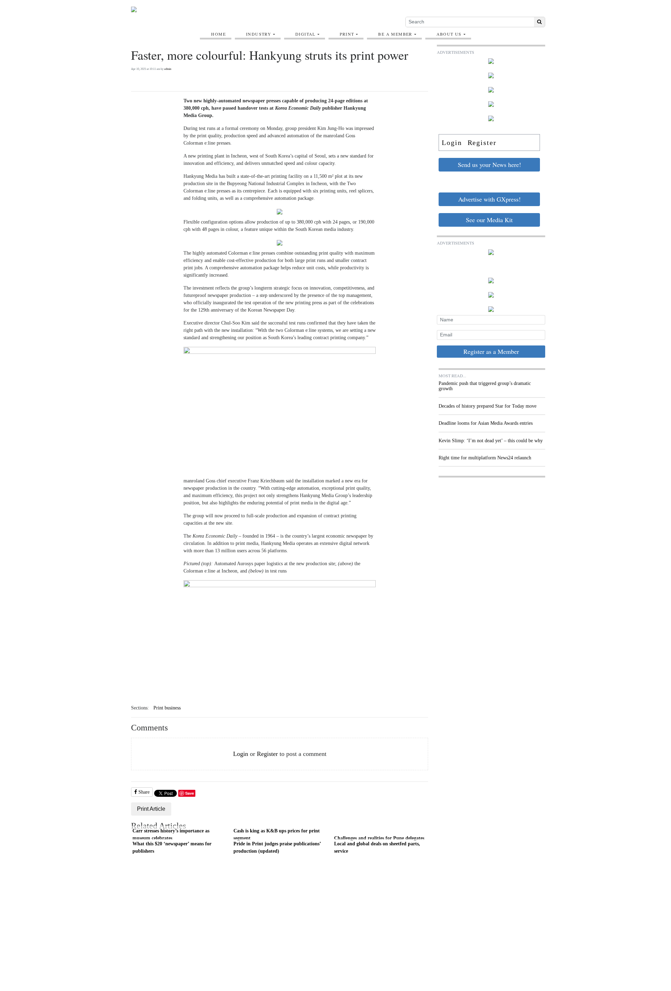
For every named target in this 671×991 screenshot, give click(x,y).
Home (218, 34)
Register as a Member (491, 351)
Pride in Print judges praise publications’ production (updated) (277, 847)
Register (267, 753)
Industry (258, 34)
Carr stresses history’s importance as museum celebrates (170, 834)
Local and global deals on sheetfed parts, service (377, 847)
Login (240, 753)
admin (167, 69)
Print (347, 34)
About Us (449, 34)
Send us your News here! (489, 164)
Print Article (151, 809)
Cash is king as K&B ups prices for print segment (276, 834)
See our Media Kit (489, 220)
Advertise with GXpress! (489, 199)
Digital (305, 34)
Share (143, 792)
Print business (167, 708)
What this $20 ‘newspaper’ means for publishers (171, 847)
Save (189, 793)
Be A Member (395, 34)
